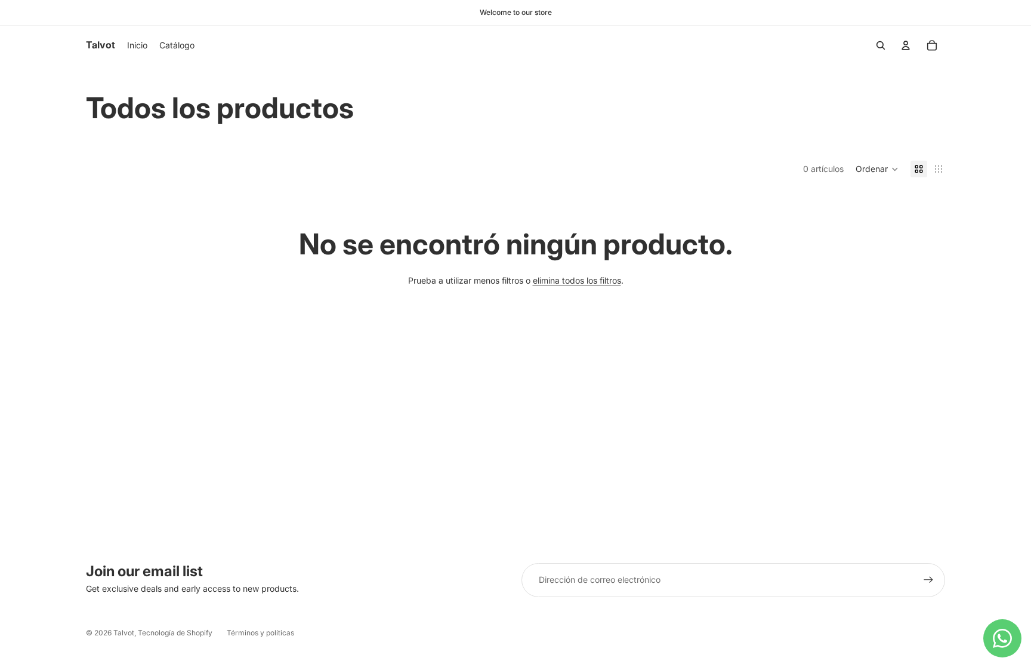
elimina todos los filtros (577, 280)
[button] (877, 169)
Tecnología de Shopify (175, 632)
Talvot (123, 632)
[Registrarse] (928, 579)
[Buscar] (881, 45)
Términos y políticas (260, 632)
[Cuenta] (906, 45)
